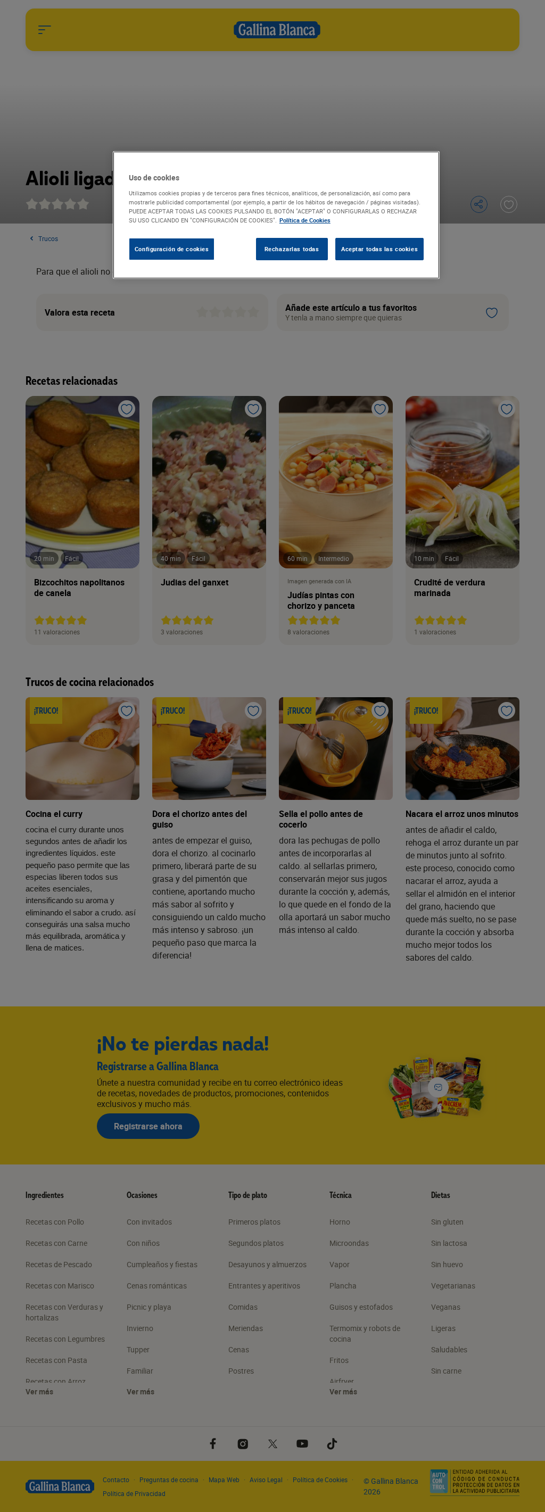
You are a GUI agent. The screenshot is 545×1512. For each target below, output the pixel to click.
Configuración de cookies (172, 249)
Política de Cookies (305, 220)
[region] (276, 215)
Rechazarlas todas (292, 249)
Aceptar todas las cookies (379, 249)
